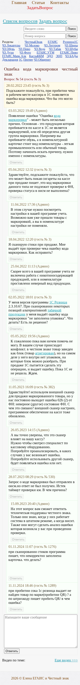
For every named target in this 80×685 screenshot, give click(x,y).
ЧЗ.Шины (71, 45)
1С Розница (58, 302)
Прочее (28, 59)
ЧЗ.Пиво (24, 49)
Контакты (59, 2)
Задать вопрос (53, 21)
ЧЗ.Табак (55, 49)
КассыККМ (36, 56)
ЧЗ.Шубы (71, 49)
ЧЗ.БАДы (71, 56)
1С (20, 59)
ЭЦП (59, 56)
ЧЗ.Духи (8, 52)
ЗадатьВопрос (40, 7)
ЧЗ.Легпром (52, 45)
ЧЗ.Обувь (8, 49)
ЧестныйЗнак (33, 42)
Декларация (10, 59)
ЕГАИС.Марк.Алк (14, 56)
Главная (19, 2)
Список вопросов (20, 21)
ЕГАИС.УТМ (45, 52)
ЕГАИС (53, 42)
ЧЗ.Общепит (42, 59)
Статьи (38, 2)
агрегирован (44, 353)
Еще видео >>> (66, 660)
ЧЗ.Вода (39, 49)
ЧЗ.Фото (25, 52)
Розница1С (70, 42)
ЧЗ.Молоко (32, 45)
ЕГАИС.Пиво (69, 52)
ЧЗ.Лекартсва (11, 45)
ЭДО (50, 56)
